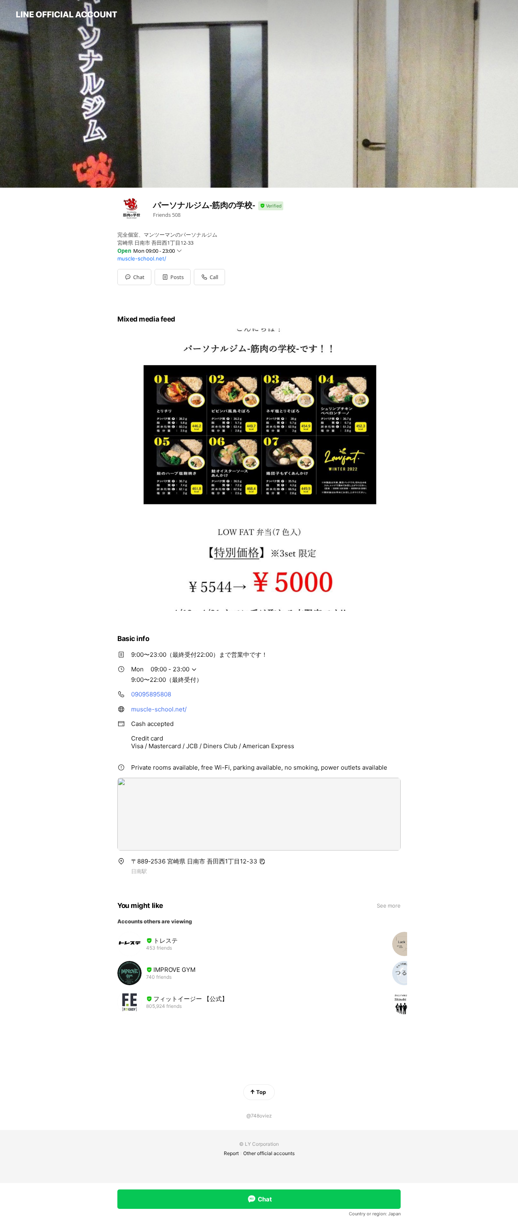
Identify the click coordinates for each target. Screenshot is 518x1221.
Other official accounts (269, 1153)
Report (231, 1153)
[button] (173, 277)
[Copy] (262, 861)
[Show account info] (270, 206)
